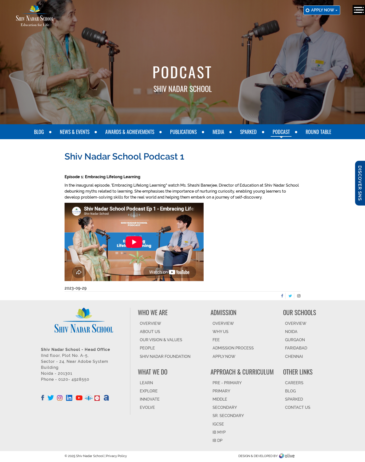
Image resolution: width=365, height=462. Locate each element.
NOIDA (291, 331)
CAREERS (294, 382)
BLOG (290, 391)
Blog (39, 131)
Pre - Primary (227, 382)
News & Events (74, 131)
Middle (220, 399)
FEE (216, 339)
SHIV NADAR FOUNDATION (165, 356)
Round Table (318, 131)
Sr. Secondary (228, 415)
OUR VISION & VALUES (161, 339)
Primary (221, 391)
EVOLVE (147, 407)
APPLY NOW (224, 356)
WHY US (220, 331)
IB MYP (219, 432)
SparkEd (248, 131)
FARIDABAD (296, 348)
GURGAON (295, 339)
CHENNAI (294, 356)
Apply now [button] (323, 10)
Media (218, 131)
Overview (295, 323)
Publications (183, 131)
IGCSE (218, 424)
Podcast (281, 131)
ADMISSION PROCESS (233, 348)
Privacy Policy (116, 456)
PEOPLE (147, 348)
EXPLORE (149, 391)
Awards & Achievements (129, 131)
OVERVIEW (150, 323)
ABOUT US (150, 331)
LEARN (146, 382)
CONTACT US (297, 407)
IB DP (217, 440)
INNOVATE (150, 399)
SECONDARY (225, 407)
